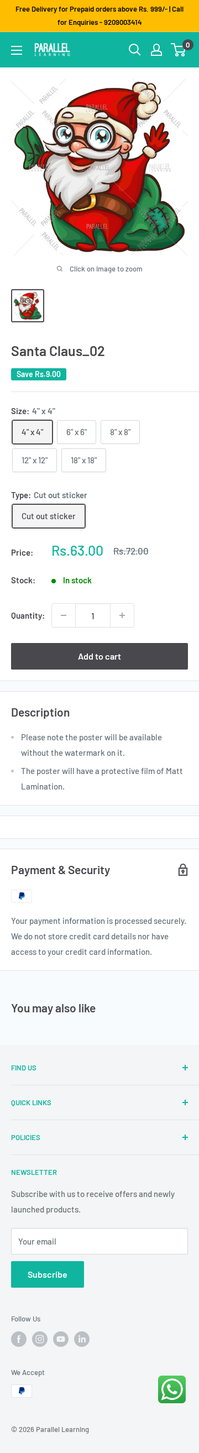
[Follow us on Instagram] (40, 1339)
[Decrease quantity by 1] (63, 615)
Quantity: (28, 615)
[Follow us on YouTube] (61, 1339)
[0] (179, 49)
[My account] (156, 50)
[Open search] (135, 50)
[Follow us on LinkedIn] (82, 1339)
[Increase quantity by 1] (122, 615)
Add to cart (99, 656)
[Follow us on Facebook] (19, 1339)
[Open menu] (16, 50)
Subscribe (47, 1274)
